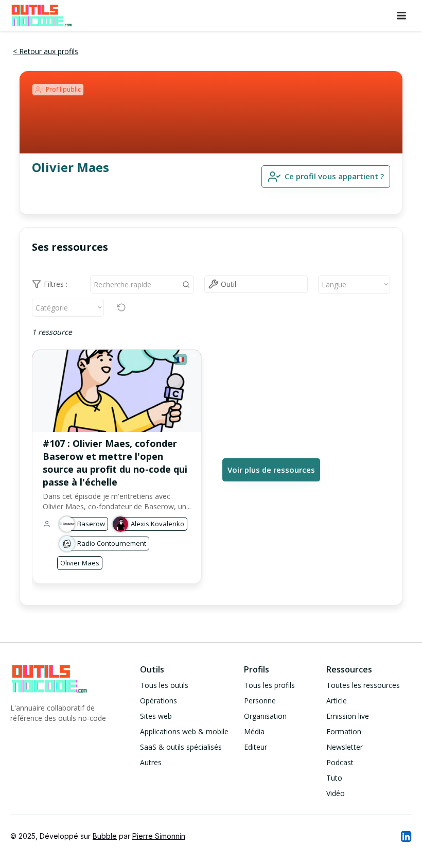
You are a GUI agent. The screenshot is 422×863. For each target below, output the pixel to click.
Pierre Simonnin (158, 836)
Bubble (105, 836)
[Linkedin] (405, 836)
